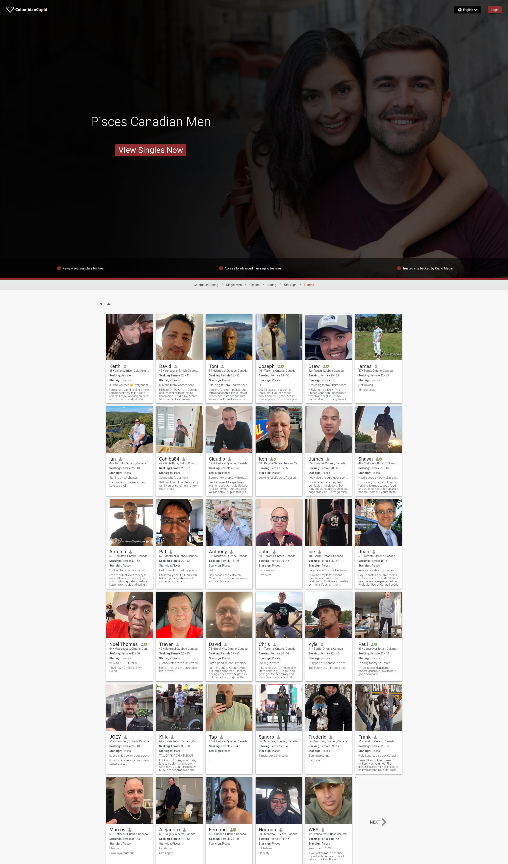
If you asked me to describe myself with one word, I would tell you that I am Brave (327, 856)
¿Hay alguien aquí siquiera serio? (329, 477)
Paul (363, 644)
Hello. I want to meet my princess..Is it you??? (179, 570)
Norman (267, 829)
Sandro (266, 737)
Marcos (117, 829)
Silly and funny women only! (176, 385)
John (264, 551)
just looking (365, 385)
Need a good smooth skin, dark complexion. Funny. (378, 477)
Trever (166, 644)
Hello (212, 570)
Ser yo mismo (267, 570)
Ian (112, 459)
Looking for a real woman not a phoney (129, 570)
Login (494, 10)
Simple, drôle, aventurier (273, 755)
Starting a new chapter (123, 477)
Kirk (163, 737)
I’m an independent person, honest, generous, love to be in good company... (377, 671)
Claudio (217, 459)
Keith (114, 366)
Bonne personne (319, 755)
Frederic (317, 737)
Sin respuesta (366, 389)
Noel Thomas (123, 644)
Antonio (117, 551)
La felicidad (166, 848)
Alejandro (169, 829)
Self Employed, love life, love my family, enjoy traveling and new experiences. (178, 485)
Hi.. (261, 385)
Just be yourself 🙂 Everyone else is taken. (129, 385)
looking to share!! (269, 663)
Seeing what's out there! (173, 477)
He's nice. (314, 760)
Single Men (234, 285)
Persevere (265, 575)
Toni (213, 366)
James (316, 459)
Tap (213, 737)
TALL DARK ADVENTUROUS (176, 755)
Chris (264, 644)
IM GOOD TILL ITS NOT (123, 663)
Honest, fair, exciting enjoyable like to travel (178, 669)
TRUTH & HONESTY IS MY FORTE (125, 669)
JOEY (115, 737)
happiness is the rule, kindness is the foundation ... (329, 570)
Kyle (313, 644)
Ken (263, 459)
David (165, 366)
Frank (364, 737)
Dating (271, 285)
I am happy (166, 853)
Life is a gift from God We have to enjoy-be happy (229, 385)
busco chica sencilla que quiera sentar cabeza (129, 755)
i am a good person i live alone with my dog (229, 663)
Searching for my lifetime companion (329, 385)
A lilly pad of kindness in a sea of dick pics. (329, 663)
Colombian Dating (206, 285)
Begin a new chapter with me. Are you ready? (229, 477)
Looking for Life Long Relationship (279, 477)
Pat (162, 551)
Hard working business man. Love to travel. (127, 484)
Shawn (365, 459)
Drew (314, 366)
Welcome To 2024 (320, 848)
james (364, 366)
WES (313, 829)
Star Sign (290, 285)
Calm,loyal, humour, (121, 853)
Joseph (267, 366)
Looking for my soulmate (374, 663)
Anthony (218, 551)
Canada (254, 285)
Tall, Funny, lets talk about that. (327, 667)
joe (312, 551)
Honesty (264, 853)
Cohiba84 (169, 459)
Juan (363, 551)
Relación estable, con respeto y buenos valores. (378, 570)
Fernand (218, 829)
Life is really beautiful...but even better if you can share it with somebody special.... (178, 578)
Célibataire (265, 848)
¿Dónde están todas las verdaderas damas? (179, 663)
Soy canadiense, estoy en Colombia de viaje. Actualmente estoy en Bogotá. (228, 578)
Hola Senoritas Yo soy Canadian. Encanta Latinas (378, 755)
